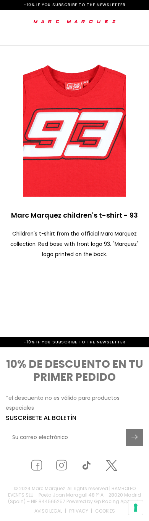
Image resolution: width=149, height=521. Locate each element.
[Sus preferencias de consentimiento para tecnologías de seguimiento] (135, 507)
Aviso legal (48, 511)
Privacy (78, 511)
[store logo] (75, 21)
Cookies (105, 511)
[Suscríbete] (135, 437)
